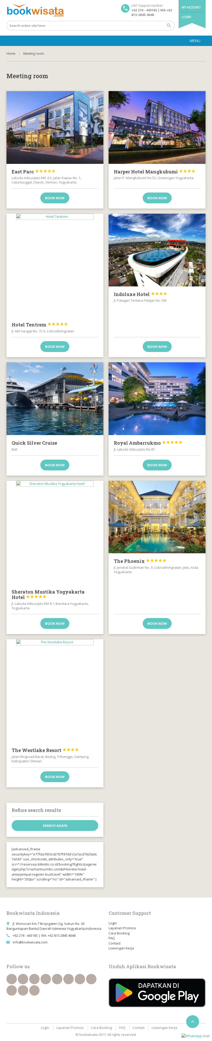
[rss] (34, 979)
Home (11, 53)
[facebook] (11, 979)
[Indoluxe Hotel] (157, 250)
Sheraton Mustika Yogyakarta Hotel (48, 594)
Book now (55, 198)
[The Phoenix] (157, 517)
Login (186, 17)
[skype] (34, 990)
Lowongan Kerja (121, 948)
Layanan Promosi (122, 928)
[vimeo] (80, 979)
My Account (191, 7)
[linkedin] (46, 979)
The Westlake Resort (45, 750)
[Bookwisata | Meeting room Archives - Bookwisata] (35, 10)
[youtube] (68, 979)
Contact (114, 943)
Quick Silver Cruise (34, 443)
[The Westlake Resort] (54, 690)
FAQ (112, 938)
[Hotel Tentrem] (54, 265)
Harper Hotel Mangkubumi (154, 172)
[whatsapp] (11, 990)
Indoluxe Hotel (140, 294)
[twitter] (23, 979)
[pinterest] (91, 979)
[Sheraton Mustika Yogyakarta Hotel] (54, 532)
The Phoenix (140, 561)
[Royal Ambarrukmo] (157, 398)
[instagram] (23, 990)
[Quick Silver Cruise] (54, 398)
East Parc (34, 172)
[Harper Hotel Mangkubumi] (157, 127)
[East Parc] (54, 127)
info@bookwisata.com (30, 942)
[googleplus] (57, 979)
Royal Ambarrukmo (148, 443)
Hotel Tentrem (40, 325)
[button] (195, 41)
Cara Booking (119, 933)
